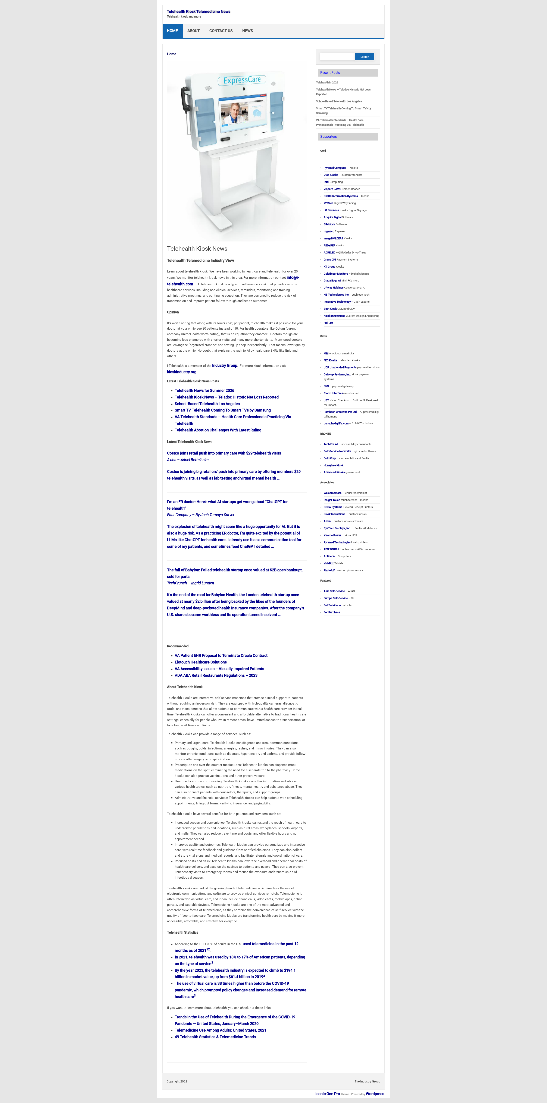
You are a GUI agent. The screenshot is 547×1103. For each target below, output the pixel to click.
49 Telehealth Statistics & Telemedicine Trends (215, 1037)
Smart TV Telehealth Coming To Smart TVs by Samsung (223, 410)
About (193, 30)
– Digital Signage (346, 273)
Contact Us (221, 30)
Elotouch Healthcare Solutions (201, 662)
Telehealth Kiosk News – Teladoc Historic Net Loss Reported (227, 397)
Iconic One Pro (327, 1093)
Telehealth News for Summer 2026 (204, 390)
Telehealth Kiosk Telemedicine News (198, 11)
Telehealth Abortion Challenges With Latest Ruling (218, 430)
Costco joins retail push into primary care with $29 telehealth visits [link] (224, 453)
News (247, 30)
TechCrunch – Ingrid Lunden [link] (190, 583)
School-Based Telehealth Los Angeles (207, 403)
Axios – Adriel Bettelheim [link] (188, 459)
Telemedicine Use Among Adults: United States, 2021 (220, 1030)
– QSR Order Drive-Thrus (345, 252)
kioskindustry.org (181, 372)
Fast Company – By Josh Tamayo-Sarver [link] (200, 514)
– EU (339, 598)
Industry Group (224, 365)
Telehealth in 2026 (327, 82)
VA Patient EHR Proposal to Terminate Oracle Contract (221, 655)
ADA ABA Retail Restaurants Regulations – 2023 (216, 675)
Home (172, 30)
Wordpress (375, 1093)
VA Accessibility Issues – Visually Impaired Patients (219, 668)
